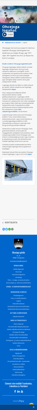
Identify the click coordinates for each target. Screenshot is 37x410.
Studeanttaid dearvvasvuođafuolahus (18, 309)
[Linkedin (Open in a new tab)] (18, 391)
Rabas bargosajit (18, 324)
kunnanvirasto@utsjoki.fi (18, 261)
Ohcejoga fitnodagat (18, 332)
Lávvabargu (18, 277)
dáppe (14, 89)
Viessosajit (18, 272)
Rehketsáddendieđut (19, 369)
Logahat (18, 301)
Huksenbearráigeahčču (18, 274)
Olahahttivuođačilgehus (18, 375)
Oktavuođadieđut (18, 367)
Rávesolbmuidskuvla (18, 304)
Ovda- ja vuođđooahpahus (18, 298)
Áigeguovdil (18, 353)
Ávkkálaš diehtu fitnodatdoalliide (18, 335)
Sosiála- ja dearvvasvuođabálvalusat (18, 287)
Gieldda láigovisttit (18, 269)
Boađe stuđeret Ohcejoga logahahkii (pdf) (17, 64)
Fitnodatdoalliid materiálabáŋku (18, 337)
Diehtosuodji (18, 372)
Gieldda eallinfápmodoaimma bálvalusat (18, 329)
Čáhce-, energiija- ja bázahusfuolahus (18, 280)
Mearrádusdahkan (18, 358)
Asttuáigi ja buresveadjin (18, 313)
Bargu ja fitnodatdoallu (19, 320)
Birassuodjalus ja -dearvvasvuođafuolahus (18, 283)
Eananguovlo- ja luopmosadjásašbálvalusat (18, 340)
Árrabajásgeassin (19, 295)
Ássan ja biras (18, 266)
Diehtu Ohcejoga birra (18, 356)
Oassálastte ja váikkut (18, 364)
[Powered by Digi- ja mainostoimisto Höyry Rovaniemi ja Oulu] (18, 400)
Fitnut (18, 346)
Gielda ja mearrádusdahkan (18, 350)
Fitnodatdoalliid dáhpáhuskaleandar (18, 327)
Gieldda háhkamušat (18, 343)
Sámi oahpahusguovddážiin (11, 110)
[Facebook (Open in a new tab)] (15, 391)
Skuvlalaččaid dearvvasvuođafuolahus (18, 306)
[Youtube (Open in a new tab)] (22, 391)
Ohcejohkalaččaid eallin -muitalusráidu (18, 361)
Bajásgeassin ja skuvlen (18, 292)
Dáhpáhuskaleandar (18, 316)
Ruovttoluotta (11, 222)
